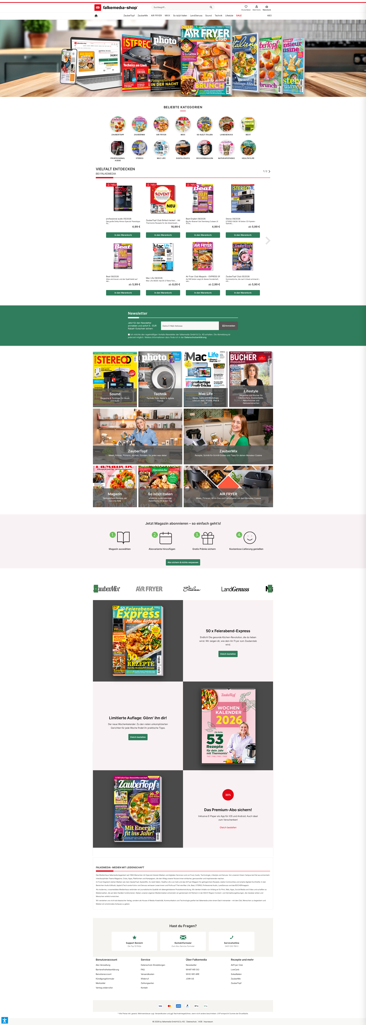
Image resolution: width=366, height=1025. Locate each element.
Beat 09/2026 (112, 276)
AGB (200, 1021)
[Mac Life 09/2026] (163, 257)
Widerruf (145, 978)
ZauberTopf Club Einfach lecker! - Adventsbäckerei (163, 220)
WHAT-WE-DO (192, 969)
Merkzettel (100, 983)
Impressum (208, 1021)
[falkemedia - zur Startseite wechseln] (116, 7)
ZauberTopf (236, 983)
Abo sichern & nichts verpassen (183, 562)
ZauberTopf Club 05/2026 (237, 276)
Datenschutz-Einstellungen (153, 965)
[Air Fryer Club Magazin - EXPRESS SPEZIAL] (203, 256)
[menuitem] (182, 7)
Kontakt (144, 987)
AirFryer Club (237, 965)
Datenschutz (191, 1021)
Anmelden (230, 325)
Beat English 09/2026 (195, 219)
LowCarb (235, 969)
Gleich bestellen (228, 654)
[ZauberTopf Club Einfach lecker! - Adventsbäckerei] (163, 199)
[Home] (96, 16)
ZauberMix (236, 978)
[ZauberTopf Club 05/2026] (243, 256)
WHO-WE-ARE (192, 974)
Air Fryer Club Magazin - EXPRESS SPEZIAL (203, 276)
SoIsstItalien (236, 974)
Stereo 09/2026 (233, 219)
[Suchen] (211, 7)
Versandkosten (147, 974)
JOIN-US (190, 978)
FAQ (143, 969)
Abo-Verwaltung (103, 965)
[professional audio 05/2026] (123, 198)
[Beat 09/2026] (123, 256)
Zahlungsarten (147, 983)
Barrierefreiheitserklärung (107, 969)
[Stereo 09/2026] (243, 198)
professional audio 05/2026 (118, 219)
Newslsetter (191, 965)
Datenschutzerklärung (195, 337)
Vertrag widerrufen (104, 987)
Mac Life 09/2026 (154, 278)
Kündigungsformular (105, 978)
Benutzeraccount (103, 974)
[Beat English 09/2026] (203, 198)
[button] (4, 1020)
